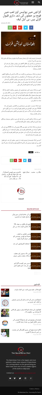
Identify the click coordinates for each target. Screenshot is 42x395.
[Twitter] (20, 379)
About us (37, 389)
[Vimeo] (15, 379)
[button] (39, 2)
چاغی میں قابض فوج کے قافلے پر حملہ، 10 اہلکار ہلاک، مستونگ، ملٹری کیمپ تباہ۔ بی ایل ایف (27, 226)
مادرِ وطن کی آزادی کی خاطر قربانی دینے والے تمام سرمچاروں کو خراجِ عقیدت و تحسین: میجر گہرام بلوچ (26, 217)
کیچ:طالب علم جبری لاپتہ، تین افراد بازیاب (27, 289)
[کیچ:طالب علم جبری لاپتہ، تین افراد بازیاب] (5, 293)
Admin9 (21, 199)
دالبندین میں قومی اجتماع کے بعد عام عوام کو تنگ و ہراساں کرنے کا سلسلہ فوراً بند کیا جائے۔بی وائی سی (11, 175)
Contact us (32, 389)
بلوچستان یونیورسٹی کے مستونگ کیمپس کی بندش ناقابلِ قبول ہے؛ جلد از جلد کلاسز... (27, 321)
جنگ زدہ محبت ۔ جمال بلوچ (32, 172)
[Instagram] (25, 379)
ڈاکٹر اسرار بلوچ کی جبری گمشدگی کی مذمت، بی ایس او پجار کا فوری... (26, 331)
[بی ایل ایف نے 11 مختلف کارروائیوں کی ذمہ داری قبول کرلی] (36, 246)
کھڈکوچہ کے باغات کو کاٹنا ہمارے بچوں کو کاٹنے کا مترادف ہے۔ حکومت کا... (26, 311)
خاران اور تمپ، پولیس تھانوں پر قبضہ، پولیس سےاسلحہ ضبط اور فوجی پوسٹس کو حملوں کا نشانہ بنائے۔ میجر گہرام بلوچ (27, 236)
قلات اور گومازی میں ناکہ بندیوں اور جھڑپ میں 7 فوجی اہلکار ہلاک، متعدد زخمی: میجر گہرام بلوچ (27, 256)
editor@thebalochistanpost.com (24, 373)
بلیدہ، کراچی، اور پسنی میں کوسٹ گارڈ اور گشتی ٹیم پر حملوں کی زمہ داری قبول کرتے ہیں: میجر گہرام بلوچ (27, 266)
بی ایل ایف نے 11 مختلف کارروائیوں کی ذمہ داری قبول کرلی (27, 245)
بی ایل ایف (37, 152)
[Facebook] (31, 379)
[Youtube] (10, 379)
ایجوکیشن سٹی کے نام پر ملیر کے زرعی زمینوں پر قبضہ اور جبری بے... (26, 300)
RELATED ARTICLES (33, 209)
